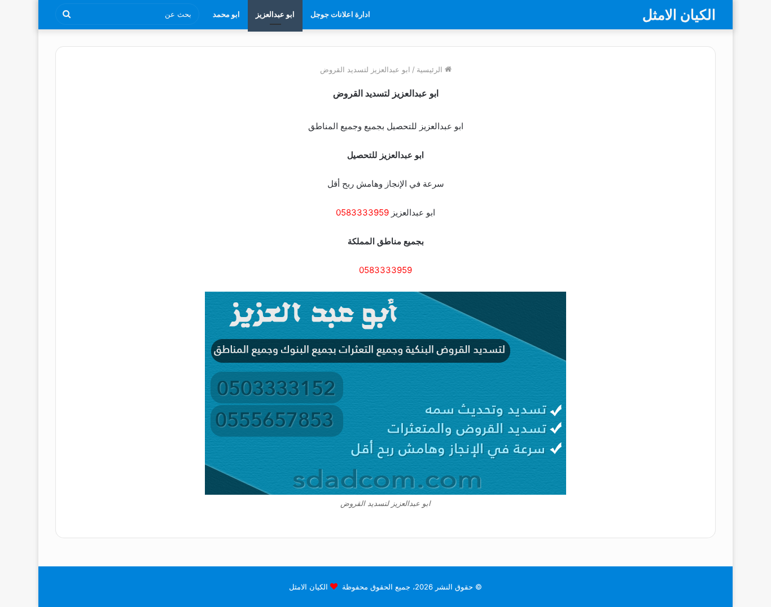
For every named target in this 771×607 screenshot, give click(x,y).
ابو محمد (226, 14)
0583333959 (362, 212)
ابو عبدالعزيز (275, 14)
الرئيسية (431, 69)
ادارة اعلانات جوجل (340, 14)
